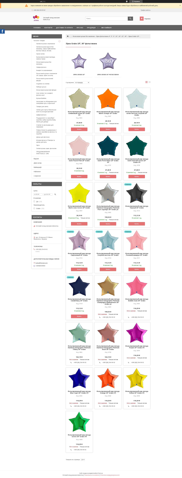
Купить (79, 129)
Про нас (80, 27)
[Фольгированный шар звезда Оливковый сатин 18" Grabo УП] (79, 98)
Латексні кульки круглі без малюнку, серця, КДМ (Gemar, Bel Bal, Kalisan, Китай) (46, 48)
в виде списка (149, 82)
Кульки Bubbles (41, 98)
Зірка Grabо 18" (79, 74)
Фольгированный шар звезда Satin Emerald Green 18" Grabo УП (136, 160)
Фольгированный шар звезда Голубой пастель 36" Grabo (108, 254)
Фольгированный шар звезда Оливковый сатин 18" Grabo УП (79, 113)
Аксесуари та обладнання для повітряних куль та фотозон (46, 102)
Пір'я (37, 145)
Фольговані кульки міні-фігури (46, 90)
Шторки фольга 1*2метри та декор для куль (45, 141)
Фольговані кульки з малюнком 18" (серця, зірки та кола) (46, 74)
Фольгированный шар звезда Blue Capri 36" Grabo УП (79, 392)
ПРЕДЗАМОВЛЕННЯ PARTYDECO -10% (43, 152)
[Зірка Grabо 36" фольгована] (108, 61)
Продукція (91, 27)
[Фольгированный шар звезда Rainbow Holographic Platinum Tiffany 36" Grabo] (79, 332)
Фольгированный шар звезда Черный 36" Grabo (136, 207)
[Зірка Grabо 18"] (79, 61)
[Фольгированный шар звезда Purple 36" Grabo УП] (136, 332)
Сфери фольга (41, 67)
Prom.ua (100, 473)
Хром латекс (40, 54)
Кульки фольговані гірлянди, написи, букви (45, 58)
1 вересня (37, 176)
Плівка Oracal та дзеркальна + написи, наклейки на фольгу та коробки (46, 132)
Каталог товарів (39, 40)
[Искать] (130, 19)
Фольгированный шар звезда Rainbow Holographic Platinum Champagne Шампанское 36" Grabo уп (108, 301)
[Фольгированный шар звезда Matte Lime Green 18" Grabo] (79, 192)
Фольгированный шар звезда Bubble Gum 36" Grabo (136, 300)
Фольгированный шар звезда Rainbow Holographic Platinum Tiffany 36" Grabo (79, 347)
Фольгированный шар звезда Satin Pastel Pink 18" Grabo (79, 160)
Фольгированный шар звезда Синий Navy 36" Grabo (79, 300)
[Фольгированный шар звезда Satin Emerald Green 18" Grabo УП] (136, 145)
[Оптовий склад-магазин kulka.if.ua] (36, 22)
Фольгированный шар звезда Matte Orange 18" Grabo (108, 112)
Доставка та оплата (64, 27)
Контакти (48, 27)
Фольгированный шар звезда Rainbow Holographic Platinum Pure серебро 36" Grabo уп (108, 207)
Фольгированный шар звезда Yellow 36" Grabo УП (136, 392)
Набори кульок (41, 87)
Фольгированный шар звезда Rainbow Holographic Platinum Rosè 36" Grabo (108, 347)
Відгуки (36, 159)
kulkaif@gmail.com (42, 263)
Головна (37, 27)
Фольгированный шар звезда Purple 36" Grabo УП (136, 347)
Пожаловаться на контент (91, 475)
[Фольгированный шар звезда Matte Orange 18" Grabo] (108, 98)
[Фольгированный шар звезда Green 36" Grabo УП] (79, 421)
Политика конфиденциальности (109, 475)
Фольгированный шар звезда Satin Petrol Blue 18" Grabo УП (108, 160)
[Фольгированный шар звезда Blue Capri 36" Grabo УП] (79, 378)
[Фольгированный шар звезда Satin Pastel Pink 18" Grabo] (79, 145)
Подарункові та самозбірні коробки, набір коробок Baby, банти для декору (46, 120)
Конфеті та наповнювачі (44, 70)
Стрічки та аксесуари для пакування (44, 126)
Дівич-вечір (37, 163)
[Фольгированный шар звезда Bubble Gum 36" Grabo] (136, 285)
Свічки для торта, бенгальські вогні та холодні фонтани (46, 110)
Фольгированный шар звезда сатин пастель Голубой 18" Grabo (136, 113)
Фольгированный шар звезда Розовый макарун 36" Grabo (136, 254)
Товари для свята (42, 106)
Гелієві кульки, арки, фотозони (46, 148)
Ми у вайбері (106, 27)
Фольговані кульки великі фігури (44, 79)
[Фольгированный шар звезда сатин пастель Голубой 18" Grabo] (136, 98)
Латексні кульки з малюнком (45, 43)
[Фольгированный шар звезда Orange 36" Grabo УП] (108, 378)
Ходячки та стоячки (42, 83)
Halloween (37, 171)
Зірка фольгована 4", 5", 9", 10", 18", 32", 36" (111, 36)
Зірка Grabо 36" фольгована (108, 74)
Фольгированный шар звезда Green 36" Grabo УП (79, 435)
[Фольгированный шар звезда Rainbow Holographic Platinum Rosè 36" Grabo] (108, 332)
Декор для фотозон (43, 137)
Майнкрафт (38, 167)
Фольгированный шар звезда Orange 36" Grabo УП (108, 392)
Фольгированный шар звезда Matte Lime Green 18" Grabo (79, 207)
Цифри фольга (41, 115)
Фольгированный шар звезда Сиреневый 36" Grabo (79, 254)
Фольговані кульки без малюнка (84, 36)
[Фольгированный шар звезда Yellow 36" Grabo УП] (136, 378)
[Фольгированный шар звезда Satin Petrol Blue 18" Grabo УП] (108, 145)
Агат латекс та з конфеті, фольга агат (44, 94)
